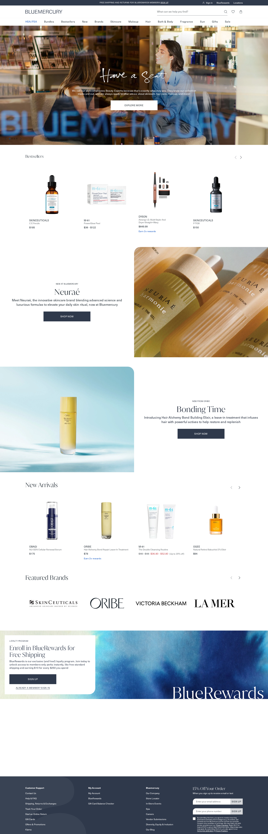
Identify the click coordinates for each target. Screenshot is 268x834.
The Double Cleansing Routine (153, 549)
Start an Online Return (36, 814)
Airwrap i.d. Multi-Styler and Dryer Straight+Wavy (152, 221)
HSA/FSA (31, 21)
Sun (202, 21)
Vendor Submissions (156, 819)
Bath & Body (165, 21)
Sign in (209, 2)
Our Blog (150, 829)
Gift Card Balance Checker (101, 803)
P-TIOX (196, 223)
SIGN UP (236, 801)
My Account (94, 793)
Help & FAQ (31, 798)
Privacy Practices (222, 825)
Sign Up (33, 679)
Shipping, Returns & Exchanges (40, 803)
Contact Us (30, 793)
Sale (227, 21)
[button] (241, 12)
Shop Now (67, 316)
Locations (238, 2)
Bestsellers (68, 21)
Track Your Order (33, 809)
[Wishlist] (233, 12)
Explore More (134, 105)
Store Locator (152, 798)
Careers (150, 814)
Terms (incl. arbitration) (205, 831)
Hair (148, 21)
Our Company (153, 793)
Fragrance (186, 21)
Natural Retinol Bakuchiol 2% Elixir (209, 549)
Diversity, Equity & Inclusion (159, 824)
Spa (148, 809)
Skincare (115, 21)
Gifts (215, 21)
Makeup (133, 21)
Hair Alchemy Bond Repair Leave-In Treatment (106, 549)
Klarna (28, 829)
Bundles (49, 21)
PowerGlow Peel (92, 223)
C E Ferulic (34, 223)
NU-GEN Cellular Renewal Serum (45, 549)
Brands (99, 21)
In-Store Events (153, 803)
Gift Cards (30, 819)
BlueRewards (223, 2)
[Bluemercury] (43, 12)
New (85, 21)
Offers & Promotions (35, 824)
